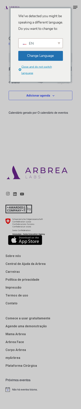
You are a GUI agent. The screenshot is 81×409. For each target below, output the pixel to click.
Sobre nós (13, 256)
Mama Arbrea (16, 334)
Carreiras (13, 272)
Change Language (40, 55)
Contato (11, 303)
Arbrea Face (15, 342)
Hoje (40, 81)
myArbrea (13, 358)
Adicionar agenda (38, 95)
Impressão (13, 287)
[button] (75, 7)
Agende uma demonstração (26, 326)
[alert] (40, 389)
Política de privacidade (22, 279)
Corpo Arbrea (16, 350)
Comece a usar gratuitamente (28, 318)
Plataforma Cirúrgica (21, 366)
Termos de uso (17, 295)
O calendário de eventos (53, 112)
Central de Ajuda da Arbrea (26, 264)
